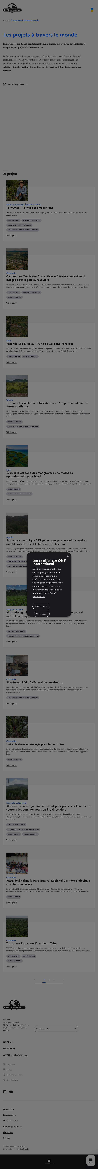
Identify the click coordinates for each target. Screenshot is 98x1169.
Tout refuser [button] (41, 614)
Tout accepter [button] (41, 606)
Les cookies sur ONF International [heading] (49, 562)
